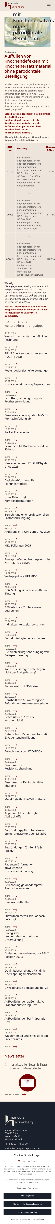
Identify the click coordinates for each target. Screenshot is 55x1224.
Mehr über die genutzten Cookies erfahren (27, 1219)
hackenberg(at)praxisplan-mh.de (22, 1148)
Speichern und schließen (27, 1212)
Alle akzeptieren (27, 1196)
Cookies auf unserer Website (25, 1166)
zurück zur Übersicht (16, 322)
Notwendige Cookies (29, 1161)
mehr (7, 347)
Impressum (21, 1188)
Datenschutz (33, 1188)
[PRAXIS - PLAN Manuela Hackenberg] (14, 5)
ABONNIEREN (12, 1094)
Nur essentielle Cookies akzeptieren (27, 1204)
